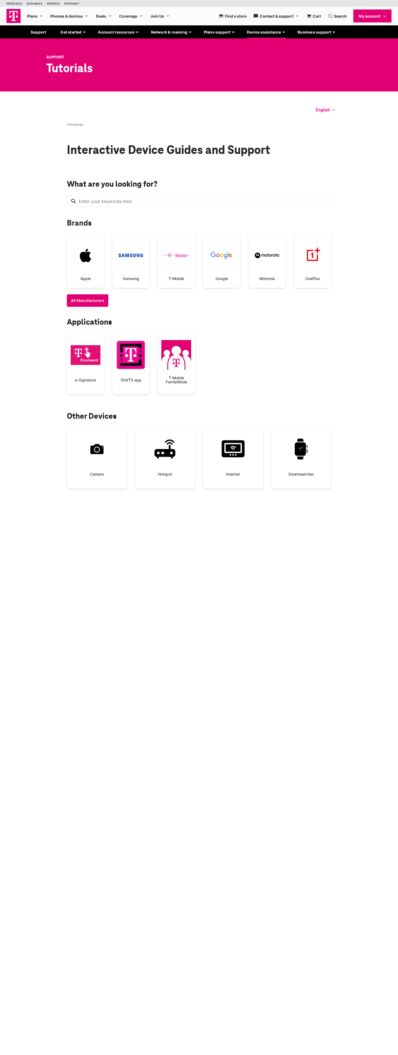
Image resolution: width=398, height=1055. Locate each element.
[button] (73, 32)
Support (38, 32)
